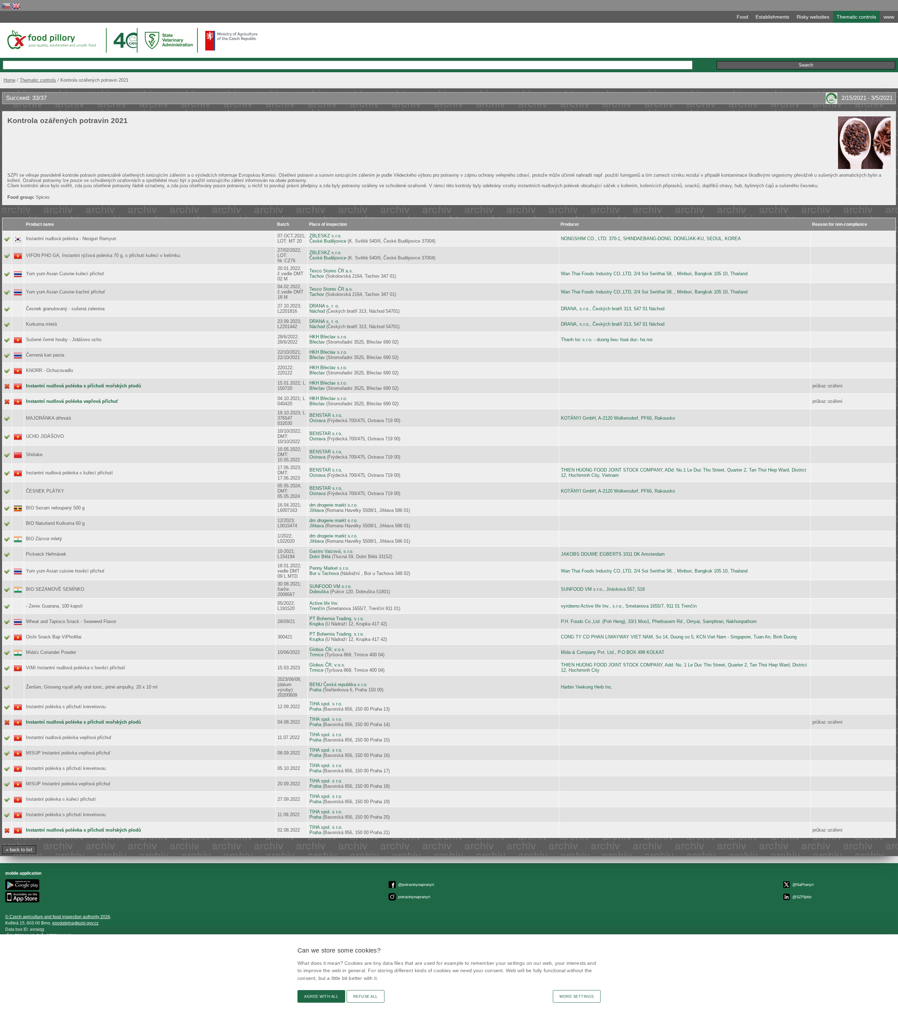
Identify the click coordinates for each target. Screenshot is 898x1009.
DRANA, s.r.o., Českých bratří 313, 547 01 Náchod (612, 308)
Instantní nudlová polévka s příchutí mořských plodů (83, 385)
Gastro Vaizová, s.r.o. (331, 551)
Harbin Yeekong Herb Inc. (587, 687)
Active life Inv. (324, 603)
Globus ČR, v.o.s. (327, 649)
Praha (315, 689)
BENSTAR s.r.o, (325, 415)
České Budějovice (327, 241)
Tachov (316, 276)
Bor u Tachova (324, 573)
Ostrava (317, 420)
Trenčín (317, 608)
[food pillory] (51, 39)
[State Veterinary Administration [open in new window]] (169, 40)
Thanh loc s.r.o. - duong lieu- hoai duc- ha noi (606, 339)
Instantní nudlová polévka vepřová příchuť (72, 401)
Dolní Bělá (319, 556)
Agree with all (321, 996)
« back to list (19, 849)
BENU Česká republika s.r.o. (338, 684)
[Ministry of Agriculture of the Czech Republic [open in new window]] (231, 40)
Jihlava (316, 510)
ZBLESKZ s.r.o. (325, 235)
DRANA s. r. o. (324, 306)
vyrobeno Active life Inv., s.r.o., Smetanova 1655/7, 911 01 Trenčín (629, 606)
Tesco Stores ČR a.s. (331, 270)
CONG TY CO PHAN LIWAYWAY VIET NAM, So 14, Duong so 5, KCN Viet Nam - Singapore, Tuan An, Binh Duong (679, 636)
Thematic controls (38, 80)
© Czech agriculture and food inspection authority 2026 (57, 916)
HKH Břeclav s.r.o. (328, 336)
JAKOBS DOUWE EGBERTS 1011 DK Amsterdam (613, 554)
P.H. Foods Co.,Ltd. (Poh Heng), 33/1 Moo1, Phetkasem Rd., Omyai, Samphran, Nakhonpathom (659, 621)
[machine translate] (21, 211)
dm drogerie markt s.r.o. (333, 505)
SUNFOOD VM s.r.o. (330, 586)
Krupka (316, 624)
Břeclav (317, 342)
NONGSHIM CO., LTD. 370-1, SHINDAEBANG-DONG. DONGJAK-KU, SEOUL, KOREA (651, 238)
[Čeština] (6, 6)
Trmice (316, 654)
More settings (576, 996)
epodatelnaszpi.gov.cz (75, 923)
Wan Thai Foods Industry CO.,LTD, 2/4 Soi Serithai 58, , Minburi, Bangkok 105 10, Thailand (654, 273)
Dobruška (319, 591)
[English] (16, 6)
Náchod (317, 311)
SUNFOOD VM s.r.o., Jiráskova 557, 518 (603, 589)
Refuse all (365, 996)
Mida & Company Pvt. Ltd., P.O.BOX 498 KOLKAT (612, 652)
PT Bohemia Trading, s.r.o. (336, 618)
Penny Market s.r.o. (329, 568)
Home (9, 80)
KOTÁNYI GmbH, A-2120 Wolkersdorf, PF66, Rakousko (618, 418)
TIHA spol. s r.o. (325, 703)
